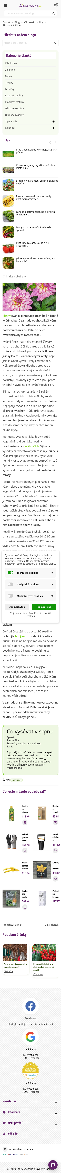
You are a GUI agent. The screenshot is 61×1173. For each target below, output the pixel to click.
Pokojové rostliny (14, 102)
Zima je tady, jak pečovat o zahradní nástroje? (15, 966)
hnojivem (21, 636)
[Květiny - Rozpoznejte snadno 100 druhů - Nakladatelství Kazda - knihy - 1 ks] (42, 870)
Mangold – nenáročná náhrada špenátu (33, 229)
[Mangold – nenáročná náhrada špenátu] (8, 232)
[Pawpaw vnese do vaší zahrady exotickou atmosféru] (8, 201)
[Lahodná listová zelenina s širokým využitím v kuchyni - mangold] (8, 216)
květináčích (32, 446)
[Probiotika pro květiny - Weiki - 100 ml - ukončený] (42, 898)
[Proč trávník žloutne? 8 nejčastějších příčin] (8, 154)
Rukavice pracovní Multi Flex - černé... (25, 840)
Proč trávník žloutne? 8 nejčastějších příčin (36, 151)
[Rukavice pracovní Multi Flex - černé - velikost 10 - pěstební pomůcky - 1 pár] (11, 841)
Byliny (8, 76)
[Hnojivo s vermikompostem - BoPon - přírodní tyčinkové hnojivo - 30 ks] (42, 813)
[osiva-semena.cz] (30, 5)
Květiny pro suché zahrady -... (25, 897)
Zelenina (10, 69)
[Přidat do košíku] (25, 822)
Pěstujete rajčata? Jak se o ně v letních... (32, 244)
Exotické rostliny (14, 95)
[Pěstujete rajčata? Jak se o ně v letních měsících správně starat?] (8, 248)
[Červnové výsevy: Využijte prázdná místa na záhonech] (8, 170)
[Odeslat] (54, 13)
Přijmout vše (44, 606)
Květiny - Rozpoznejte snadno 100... (55, 868)
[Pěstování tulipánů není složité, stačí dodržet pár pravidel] (44, 952)
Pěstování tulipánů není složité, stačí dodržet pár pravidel (44, 967)
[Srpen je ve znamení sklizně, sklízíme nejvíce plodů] (8, 185)
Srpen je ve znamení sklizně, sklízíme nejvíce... (37, 182)
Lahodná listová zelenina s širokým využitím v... (36, 213)
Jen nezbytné (17, 606)
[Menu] (6, 5)
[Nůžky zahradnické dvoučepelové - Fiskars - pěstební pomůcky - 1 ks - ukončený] (11, 870)
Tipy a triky (11, 121)
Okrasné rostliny (14, 115)
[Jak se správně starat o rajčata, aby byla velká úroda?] (8, 263)
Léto (7, 141)
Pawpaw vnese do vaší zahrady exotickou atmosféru (33, 198)
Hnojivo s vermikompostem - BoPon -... (55, 813)
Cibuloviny (11, 63)
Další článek (51, 924)
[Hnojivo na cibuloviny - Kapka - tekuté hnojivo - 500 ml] (11, 813)
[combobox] (27, 13)
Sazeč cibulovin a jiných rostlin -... (55, 842)
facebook (30, 1018)
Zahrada (17, 779)
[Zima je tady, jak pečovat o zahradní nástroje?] (15, 952)
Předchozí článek (12, 924)
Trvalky (9, 82)
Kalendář (10, 127)
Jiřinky (7, 316)
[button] (50, 142)
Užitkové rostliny (14, 108)
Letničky (9, 89)
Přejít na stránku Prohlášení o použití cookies (30, 614)
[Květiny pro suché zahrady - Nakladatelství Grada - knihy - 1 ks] (11, 898)
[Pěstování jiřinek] (29, 296)
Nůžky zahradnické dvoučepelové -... (25, 867)
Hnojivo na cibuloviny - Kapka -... (25, 813)
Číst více (8, 971)
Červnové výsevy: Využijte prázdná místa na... (35, 167)
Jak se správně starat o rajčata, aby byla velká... (36, 260)
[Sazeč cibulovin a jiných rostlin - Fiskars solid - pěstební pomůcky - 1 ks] (42, 841)
